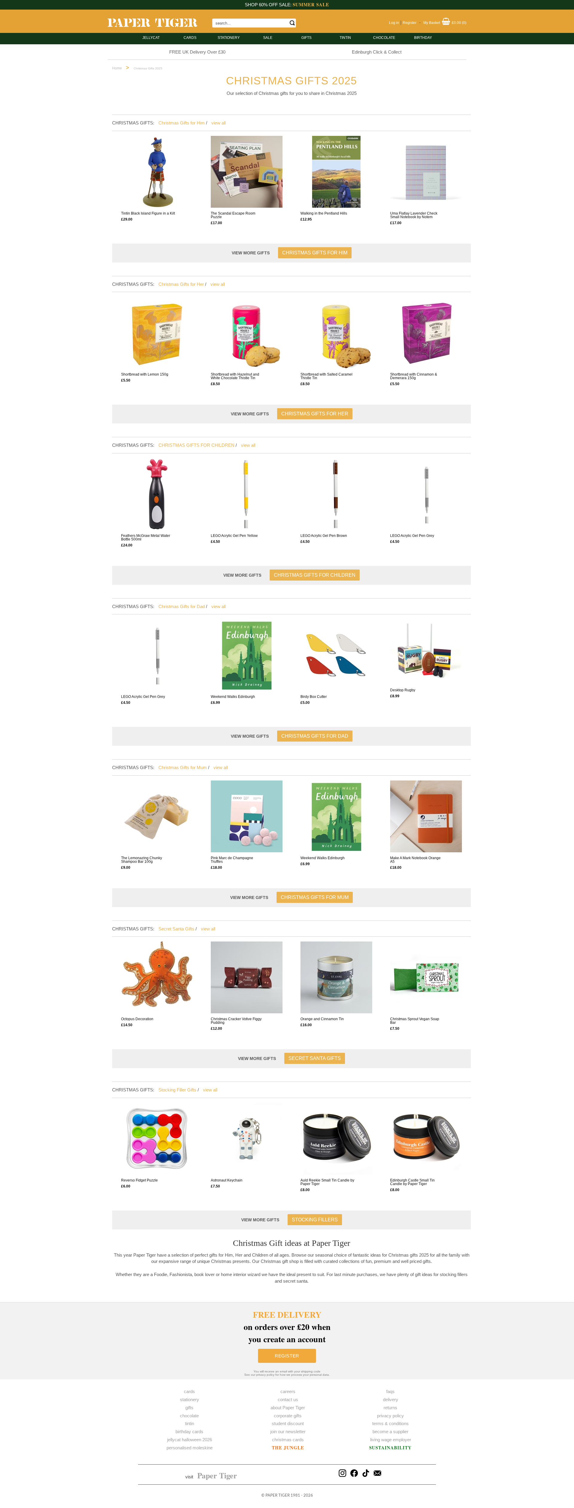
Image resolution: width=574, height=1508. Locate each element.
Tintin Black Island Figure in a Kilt (148, 213)
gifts (306, 38)
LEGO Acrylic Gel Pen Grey (412, 536)
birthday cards (189, 1431)
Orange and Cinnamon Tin (322, 1019)
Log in (394, 23)
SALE (267, 38)
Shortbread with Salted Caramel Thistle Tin (326, 376)
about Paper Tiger (288, 1407)
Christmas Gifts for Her (181, 284)
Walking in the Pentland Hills (323, 213)
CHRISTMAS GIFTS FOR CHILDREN (196, 445)
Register (409, 23)
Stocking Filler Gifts (177, 1089)
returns (390, 1407)
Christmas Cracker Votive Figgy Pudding (236, 1021)
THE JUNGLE (288, 1447)
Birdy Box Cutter (313, 697)
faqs (390, 1391)
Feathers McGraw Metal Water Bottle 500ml (145, 537)
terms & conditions (390, 1423)
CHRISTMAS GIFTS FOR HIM (314, 252)
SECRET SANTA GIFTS (314, 1058)
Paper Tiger (217, 1475)
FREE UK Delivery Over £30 (197, 51)
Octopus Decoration (137, 1019)
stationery (229, 38)
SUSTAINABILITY (390, 1447)
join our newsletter (288, 1431)
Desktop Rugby (402, 690)
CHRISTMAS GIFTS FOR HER (314, 413)
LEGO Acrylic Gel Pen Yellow (234, 536)
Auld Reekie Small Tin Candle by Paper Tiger (327, 1182)
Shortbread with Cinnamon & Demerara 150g (413, 376)
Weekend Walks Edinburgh (233, 697)
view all (218, 122)
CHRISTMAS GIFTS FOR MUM (315, 897)
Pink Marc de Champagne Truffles (232, 860)
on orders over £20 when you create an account (287, 1326)
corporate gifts (288, 1415)
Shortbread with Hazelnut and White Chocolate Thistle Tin (235, 376)
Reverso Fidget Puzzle (139, 1180)
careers (287, 1391)
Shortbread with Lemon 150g (144, 374)
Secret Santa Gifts (176, 928)
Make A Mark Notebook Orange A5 (415, 860)
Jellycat (151, 38)
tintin (345, 38)
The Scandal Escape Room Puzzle (233, 215)
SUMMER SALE (311, 4)
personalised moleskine (190, 1447)
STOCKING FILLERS (315, 1219)
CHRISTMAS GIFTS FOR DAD (314, 736)
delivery (390, 1399)
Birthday (423, 38)
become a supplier (390, 1431)
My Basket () (444, 23)
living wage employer (390, 1439)
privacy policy (390, 1415)
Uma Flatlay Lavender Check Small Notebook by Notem (413, 215)
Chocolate (384, 38)
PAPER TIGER (277, 1496)
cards (190, 38)
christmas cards (288, 1439)
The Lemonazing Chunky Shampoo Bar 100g (141, 860)
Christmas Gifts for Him (181, 122)
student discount (288, 1423)
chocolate (189, 1415)
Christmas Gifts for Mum (182, 767)
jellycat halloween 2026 (189, 1439)
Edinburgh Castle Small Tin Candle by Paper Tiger (412, 1182)
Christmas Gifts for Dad (181, 606)
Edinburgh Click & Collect (377, 51)
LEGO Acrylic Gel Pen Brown (323, 536)
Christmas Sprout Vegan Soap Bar (414, 1021)
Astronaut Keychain (226, 1180)
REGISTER (287, 1355)
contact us (288, 1399)
